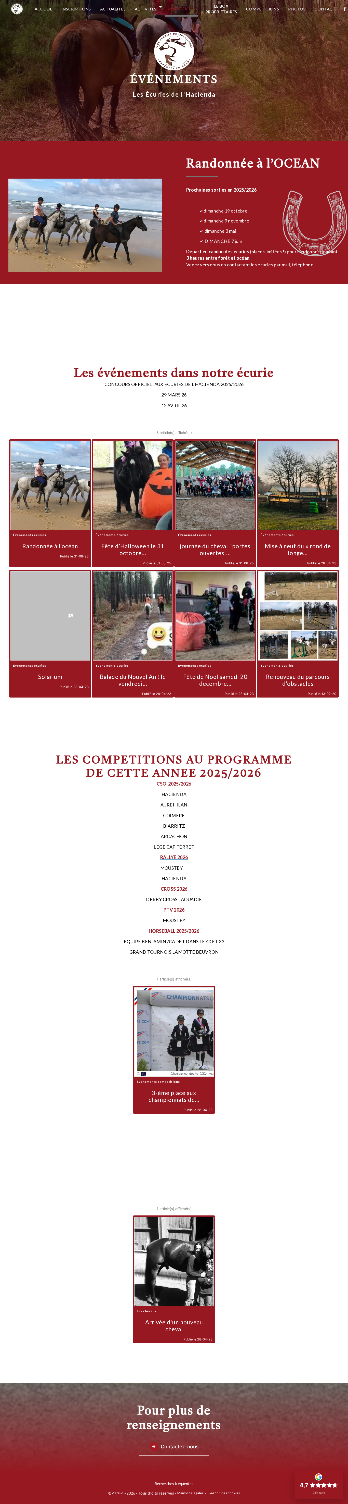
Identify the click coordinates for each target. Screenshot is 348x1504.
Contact (325, 8)
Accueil (43, 8)
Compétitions (262, 8)
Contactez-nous (179, 1447)
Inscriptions (76, 8)
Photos (296, 8)
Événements (181, 8)
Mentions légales (190, 1493)
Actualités (113, 8)
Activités (145, 8)
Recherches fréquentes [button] (174, 1484)
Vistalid (117, 1493)
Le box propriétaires (221, 9)
